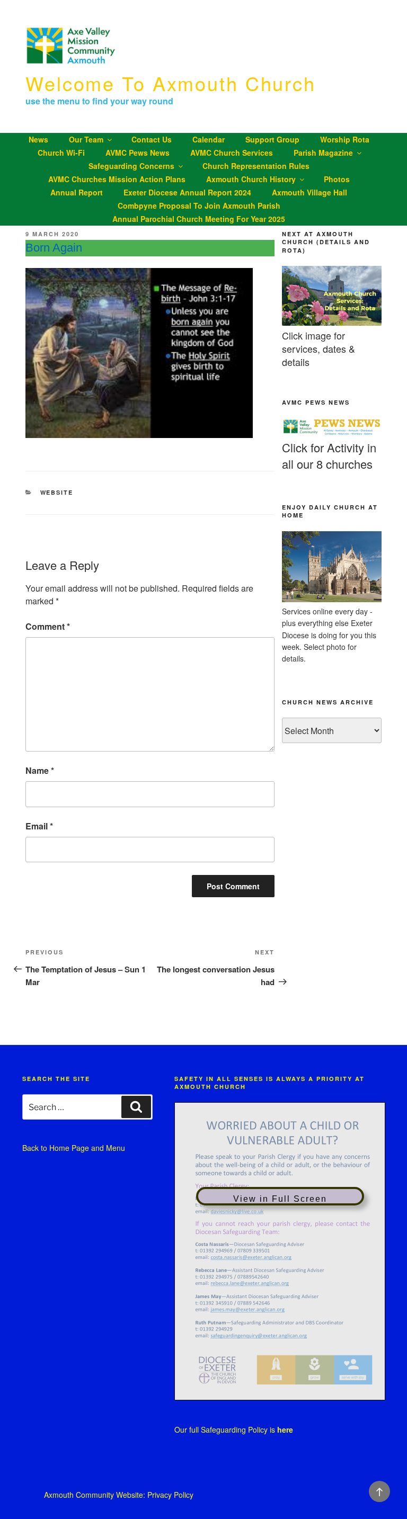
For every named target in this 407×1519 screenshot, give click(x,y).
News (38, 139)
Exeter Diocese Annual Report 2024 (187, 192)
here (285, 1429)
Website (57, 492)
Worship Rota (344, 139)
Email (39, 826)
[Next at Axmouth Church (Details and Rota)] (332, 322)
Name (39, 770)
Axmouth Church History (251, 179)
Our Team (86, 139)
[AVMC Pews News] (332, 433)
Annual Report (76, 192)
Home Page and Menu (87, 1147)
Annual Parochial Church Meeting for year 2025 (198, 218)
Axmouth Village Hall (309, 192)
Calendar (208, 139)
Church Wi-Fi (61, 152)
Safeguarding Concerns (131, 165)
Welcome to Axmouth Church (170, 82)
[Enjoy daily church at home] (332, 599)
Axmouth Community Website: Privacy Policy (118, 1494)
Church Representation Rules (255, 165)
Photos (337, 179)
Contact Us (151, 139)
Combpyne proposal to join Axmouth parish (199, 205)
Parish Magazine (323, 152)
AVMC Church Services (231, 152)
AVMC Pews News (137, 152)
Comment (47, 626)
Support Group (272, 139)
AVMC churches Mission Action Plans (116, 179)
